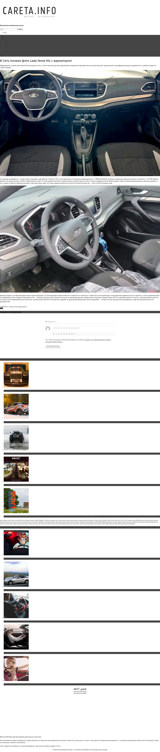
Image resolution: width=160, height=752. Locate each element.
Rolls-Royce (154, 522)
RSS (5, 32)
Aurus (13, 520)
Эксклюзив (11, 44)
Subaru (31, 523)
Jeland (26, 522)
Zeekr (85, 523)
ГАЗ (103, 523)
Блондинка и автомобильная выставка (18, 684)
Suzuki (35, 523)
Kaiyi (36, 522)
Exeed (100, 520)
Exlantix (104, 520)
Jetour (30, 522)
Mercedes (93, 522)
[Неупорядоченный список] (66, 334)
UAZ (59, 523)
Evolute (95, 520)
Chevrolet (62, 520)
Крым (116, 523)
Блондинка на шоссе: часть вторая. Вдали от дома (23, 590)
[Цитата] (69, 334)
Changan (52, 520)
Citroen (67, 520)
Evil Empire (89, 520)
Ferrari (112, 520)
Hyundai (2, 522)
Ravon (144, 522)
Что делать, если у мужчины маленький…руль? (22, 621)
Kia (43, 522)
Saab (1, 523)
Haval (147, 520)
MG (97, 522)
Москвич (132, 523)
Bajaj (23, 520)
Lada (1, 308)
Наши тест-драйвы (13, 42)
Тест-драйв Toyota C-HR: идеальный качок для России (24, 422)
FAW (108, 520)
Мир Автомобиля (124, 523)
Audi (9, 520)
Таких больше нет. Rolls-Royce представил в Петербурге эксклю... (28, 391)
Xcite (81, 523)
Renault (148, 522)
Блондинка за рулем (13, 47)
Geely (125, 520)
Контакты (7, 54)
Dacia (71, 520)
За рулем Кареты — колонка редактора (19, 45)
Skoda (11, 523)
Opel (127, 522)
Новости (10, 40)
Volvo (70, 523)
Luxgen (77, 522)
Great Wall (135, 520)
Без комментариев (21, 306)
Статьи (6, 37)
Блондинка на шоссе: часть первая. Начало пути (22, 653)
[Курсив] (56, 334)
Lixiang (72, 522)
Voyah (75, 523)
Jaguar (19, 522)
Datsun (81, 520)
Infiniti (7, 522)
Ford (118, 520)
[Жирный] (53, 334)
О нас (5, 56)
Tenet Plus (47, 523)
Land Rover (59, 522)
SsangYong (25, 523)
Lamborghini (51, 522)
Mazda (88, 522)
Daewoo (76, 520)
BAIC (20, 520)
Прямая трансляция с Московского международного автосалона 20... (29, 485)
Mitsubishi (105, 522)
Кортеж (112, 523)
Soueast (19, 523)
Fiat (116, 520)
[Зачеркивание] (61, 334)
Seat (4, 523)
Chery (57, 520)
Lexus (64, 522)
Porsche (139, 522)
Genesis (129, 520)
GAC (121, 520)
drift (84, 520)
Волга (100, 523)
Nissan (119, 522)
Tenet (42, 523)
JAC (11, 522)
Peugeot (134, 522)
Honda (151, 520)
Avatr (16, 520)
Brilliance (41, 520)
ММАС (9, 52)
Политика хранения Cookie (62, 749)
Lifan (68, 522)
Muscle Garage (113, 522)
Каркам (107, 523)
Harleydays (142, 520)
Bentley (32, 520)
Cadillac (47, 520)
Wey (78, 523)
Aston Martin (4, 520)
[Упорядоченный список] (64, 334)
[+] (75, 333)
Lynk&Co (82, 522)
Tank (39, 523)
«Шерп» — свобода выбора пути (16, 454)
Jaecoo (14, 522)
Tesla (52, 523)
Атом (96, 523)
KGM (40, 522)
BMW (37, 520)
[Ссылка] (72, 334)
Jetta (33, 522)
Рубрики (6, 39)
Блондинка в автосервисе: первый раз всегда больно (24, 559)
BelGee (28, 520)
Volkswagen (65, 523)
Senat (7, 523)
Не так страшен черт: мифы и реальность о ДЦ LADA (24, 516)
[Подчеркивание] (59, 334)
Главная (6, 35)
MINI (100, 522)
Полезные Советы (13, 51)
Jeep (22, 522)
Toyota (56, 523)
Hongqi (156, 520)
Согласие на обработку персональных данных (90, 749)
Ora (131, 522)
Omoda (124, 522)
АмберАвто (90, 523)
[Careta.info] (29, 21)
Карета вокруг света (13, 49)
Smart (15, 523)
